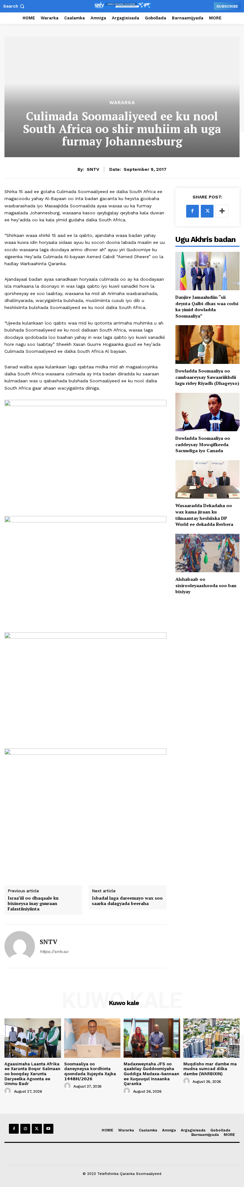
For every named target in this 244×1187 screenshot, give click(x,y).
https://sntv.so (54, 951)
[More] (222, 211)
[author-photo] (8, 1091)
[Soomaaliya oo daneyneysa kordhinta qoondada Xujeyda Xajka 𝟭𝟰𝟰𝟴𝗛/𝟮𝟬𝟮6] (92, 1038)
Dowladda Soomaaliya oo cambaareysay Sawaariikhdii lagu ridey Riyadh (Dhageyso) (207, 377)
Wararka (122, 102)
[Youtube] (48, 1129)
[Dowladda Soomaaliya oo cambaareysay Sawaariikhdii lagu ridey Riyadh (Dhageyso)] (207, 344)
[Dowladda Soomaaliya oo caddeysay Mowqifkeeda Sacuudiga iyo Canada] (207, 412)
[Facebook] (192, 211)
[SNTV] (19, 946)
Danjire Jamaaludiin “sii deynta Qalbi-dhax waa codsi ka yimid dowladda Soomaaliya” (206, 306)
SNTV (93, 169)
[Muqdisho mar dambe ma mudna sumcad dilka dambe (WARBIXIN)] (211, 1038)
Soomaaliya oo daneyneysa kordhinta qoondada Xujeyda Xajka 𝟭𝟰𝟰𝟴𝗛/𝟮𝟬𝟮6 (90, 1071)
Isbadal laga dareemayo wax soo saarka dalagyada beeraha (127, 900)
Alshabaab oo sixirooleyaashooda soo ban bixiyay (205, 585)
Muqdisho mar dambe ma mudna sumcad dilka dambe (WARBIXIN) (210, 1069)
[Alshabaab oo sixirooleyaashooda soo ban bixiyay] (207, 553)
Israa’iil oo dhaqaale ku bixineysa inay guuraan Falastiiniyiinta (33, 903)
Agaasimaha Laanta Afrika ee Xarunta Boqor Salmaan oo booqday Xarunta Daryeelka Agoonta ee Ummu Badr (32, 1074)
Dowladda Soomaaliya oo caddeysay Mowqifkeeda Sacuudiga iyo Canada (202, 444)
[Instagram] (25, 1129)
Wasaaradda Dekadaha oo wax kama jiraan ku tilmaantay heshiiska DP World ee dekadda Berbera (204, 514)
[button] (14, 6)
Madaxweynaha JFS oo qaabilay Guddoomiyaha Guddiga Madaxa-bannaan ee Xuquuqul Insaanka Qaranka (151, 1074)
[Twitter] (207, 211)
